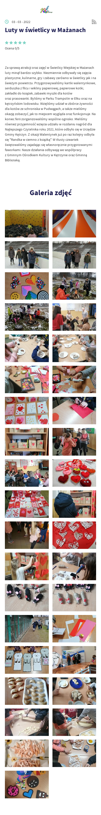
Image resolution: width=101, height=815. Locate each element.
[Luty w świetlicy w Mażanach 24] (74, 410)
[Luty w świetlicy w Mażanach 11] (27, 628)
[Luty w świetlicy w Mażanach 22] (74, 441)
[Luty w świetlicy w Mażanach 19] (27, 504)
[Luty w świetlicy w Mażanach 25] (27, 410)
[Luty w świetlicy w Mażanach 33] (27, 286)
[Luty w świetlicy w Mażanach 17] (27, 535)
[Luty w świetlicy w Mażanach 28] (74, 348)
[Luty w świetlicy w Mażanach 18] (74, 504)
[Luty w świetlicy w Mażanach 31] (27, 317)
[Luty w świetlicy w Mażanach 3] (27, 753)
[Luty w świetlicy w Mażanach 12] (74, 597)
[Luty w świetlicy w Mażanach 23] (27, 441)
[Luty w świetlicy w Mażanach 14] (74, 566)
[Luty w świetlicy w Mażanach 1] (27, 784)
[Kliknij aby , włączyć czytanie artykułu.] (9, 57)
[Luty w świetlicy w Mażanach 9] (27, 659)
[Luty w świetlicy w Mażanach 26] (74, 379)
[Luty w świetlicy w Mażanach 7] (27, 691)
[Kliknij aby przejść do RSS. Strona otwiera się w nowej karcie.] (94, 21)
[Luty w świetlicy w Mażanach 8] (74, 659)
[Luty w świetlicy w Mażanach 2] (74, 753)
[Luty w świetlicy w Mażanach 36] (74, 223)
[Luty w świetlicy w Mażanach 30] (74, 317)
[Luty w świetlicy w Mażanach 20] (74, 473)
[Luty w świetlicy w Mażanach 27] (27, 379)
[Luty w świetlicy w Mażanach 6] (74, 691)
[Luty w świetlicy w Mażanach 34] (74, 255)
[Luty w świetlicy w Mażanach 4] (74, 722)
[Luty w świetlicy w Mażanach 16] (74, 535)
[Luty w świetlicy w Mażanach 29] (27, 348)
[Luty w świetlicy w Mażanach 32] (74, 286)
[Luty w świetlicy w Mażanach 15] (27, 566)
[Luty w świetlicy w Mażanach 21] (27, 473)
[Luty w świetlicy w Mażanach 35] (27, 255)
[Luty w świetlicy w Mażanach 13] (27, 597)
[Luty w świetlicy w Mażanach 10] (74, 628)
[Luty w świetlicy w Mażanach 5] (27, 722)
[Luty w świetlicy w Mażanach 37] (27, 223)
